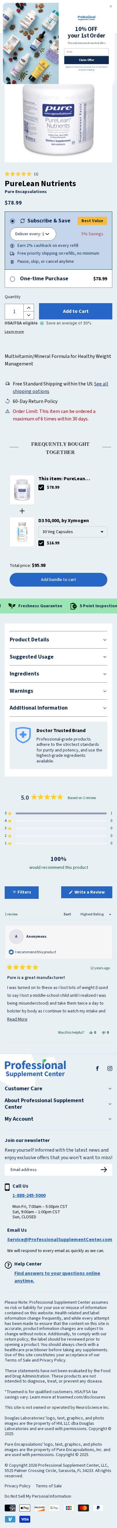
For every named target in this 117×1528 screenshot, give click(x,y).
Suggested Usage (32, 657)
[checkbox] (41, 487)
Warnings (21, 691)
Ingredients (24, 674)
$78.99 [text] (53, 487)
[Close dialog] (110, 6)
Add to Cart (76, 311)
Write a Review (93, 893)
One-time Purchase (44, 279)
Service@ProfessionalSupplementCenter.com (59, 1239)
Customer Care (23, 1088)
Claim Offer (86, 60)
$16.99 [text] (53, 543)
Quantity (13, 297)
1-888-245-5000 (29, 1195)
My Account (19, 1119)
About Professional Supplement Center (44, 1104)
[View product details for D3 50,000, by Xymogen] (22, 532)
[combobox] (72, 531)
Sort (68, 914)
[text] (58, 447)
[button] (21, 174)
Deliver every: (28, 234)
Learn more (14, 331)
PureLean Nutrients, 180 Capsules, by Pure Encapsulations (69, 478)
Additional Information (39, 708)
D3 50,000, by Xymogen (63, 520)
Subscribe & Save (49, 221)
